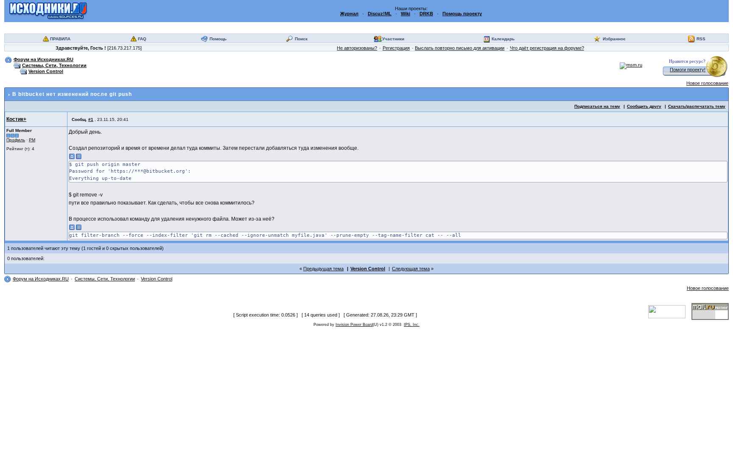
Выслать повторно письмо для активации (459, 47)
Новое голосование (707, 83)
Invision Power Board (354, 325)
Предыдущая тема (323, 268)
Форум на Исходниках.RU (43, 59)
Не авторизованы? (357, 47)
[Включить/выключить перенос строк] (79, 157)
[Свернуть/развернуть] (72, 157)
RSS (701, 38)
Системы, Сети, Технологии (54, 65)
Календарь (503, 38)
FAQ (142, 38)
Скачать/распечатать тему (696, 106)
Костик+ (16, 119)
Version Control (45, 71)
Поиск (301, 38)
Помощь (218, 38)
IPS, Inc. (412, 325)
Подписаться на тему (597, 106)
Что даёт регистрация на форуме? (547, 47)
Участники (393, 38)
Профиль (15, 139)
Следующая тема (411, 268)
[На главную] (48, 10)
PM (32, 139)
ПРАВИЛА (60, 38)
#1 (90, 119)
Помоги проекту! (687, 69)
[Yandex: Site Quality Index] (669, 311)
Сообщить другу (644, 106)
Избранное (614, 38)
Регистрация (396, 47)
